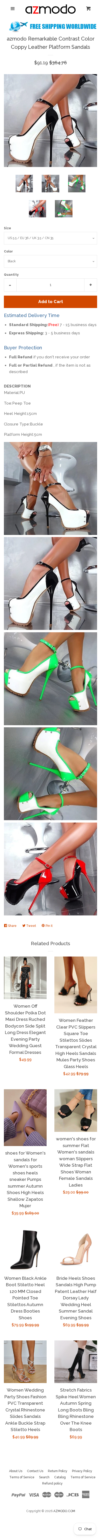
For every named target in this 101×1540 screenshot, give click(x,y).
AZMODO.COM (64, 1511)
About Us (15, 1471)
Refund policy (52, 1483)
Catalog (60, 1477)
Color (8, 251)
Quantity (11, 275)
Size (7, 228)
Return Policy (57, 1471)
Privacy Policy (82, 1471)
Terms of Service (21, 1477)
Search (44, 1477)
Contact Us (35, 1471)
